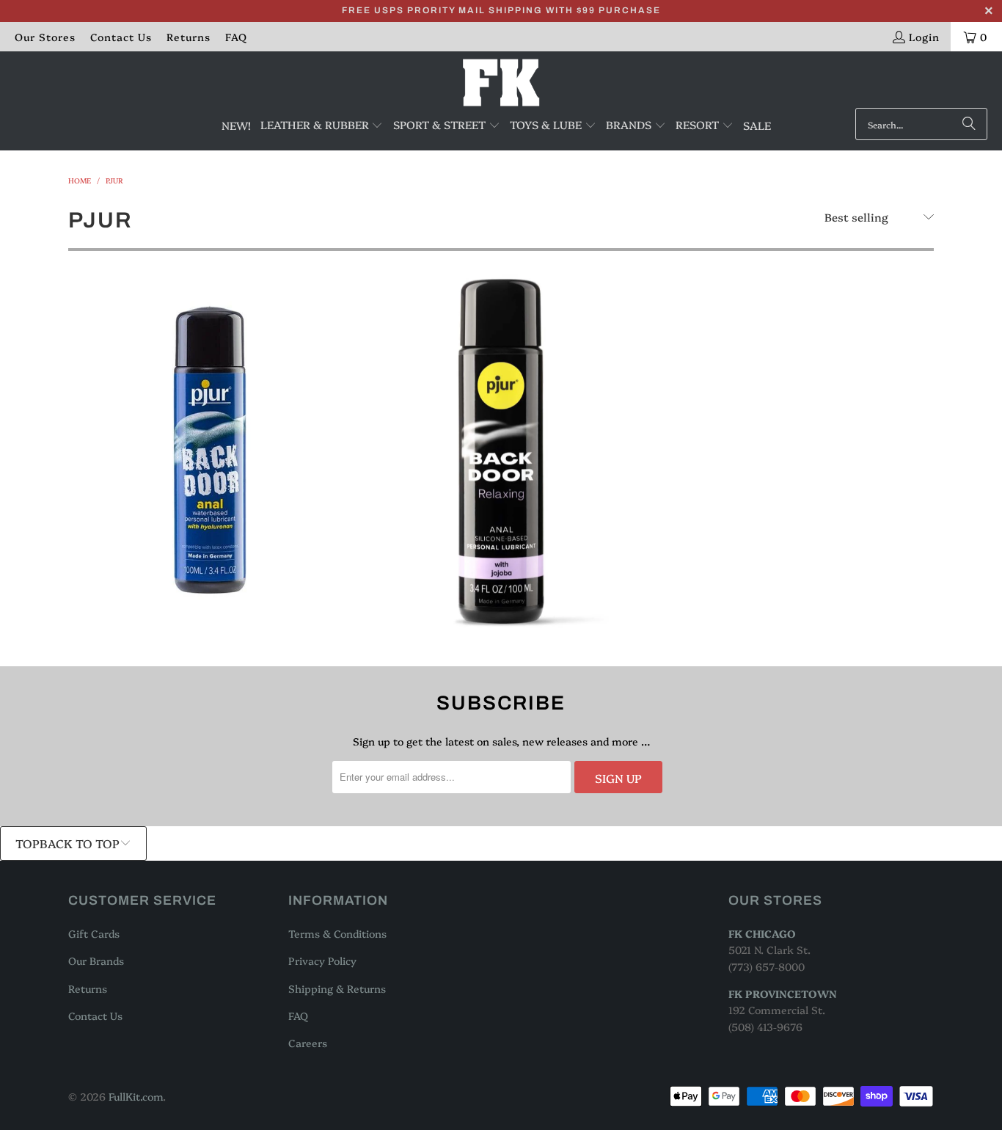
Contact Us (121, 36)
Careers (307, 1042)
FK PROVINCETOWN (782, 993)
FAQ (236, 36)
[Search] (969, 124)
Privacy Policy (322, 960)
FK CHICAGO (762, 933)
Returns (189, 36)
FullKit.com (136, 1096)
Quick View (207, 511)
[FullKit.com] (501, 83)
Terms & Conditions (337, 933)
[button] (322, 125)
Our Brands (96, 960)
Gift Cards (94, 933)
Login (924, 36)
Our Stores (45, 36)
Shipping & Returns (337, 988)
